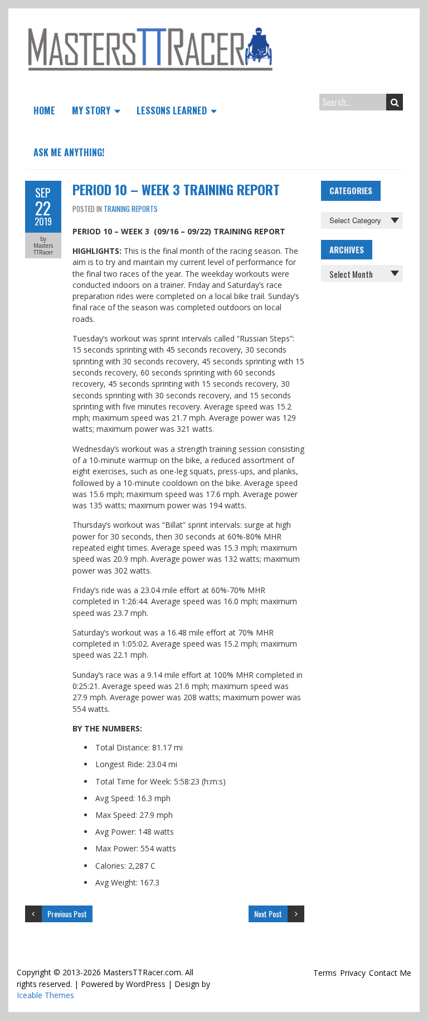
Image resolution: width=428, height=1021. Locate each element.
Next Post (268, 913)
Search (394, 102)
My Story (91, 110)
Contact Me (390, 972)
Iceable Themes (45, 995)
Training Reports (131, 208)
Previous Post (67, 913)
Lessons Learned (172, 110)
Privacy (353, 972)
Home (44, 110)
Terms (325, 972)
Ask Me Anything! (68, 152)
